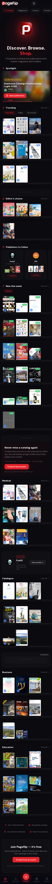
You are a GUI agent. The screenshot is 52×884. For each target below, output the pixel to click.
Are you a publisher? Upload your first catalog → (26, 866)
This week (9, 113)
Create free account (16, 466)
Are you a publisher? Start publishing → (19, 472)
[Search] (34, 3)
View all (44, 108)
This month (31, 113)
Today (20, 113)
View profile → (37, 562)
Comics (35, 10)
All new (8, 291)
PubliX (19, 560)
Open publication (16, 95)
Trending (9, 10)
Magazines (22, 10)
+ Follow (12, 276)
